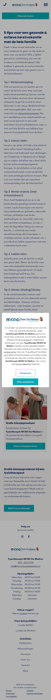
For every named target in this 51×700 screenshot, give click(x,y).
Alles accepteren (25, 382)
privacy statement (23, 364)
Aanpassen (25, 373)
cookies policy (10, 352)
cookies (26, 340)
